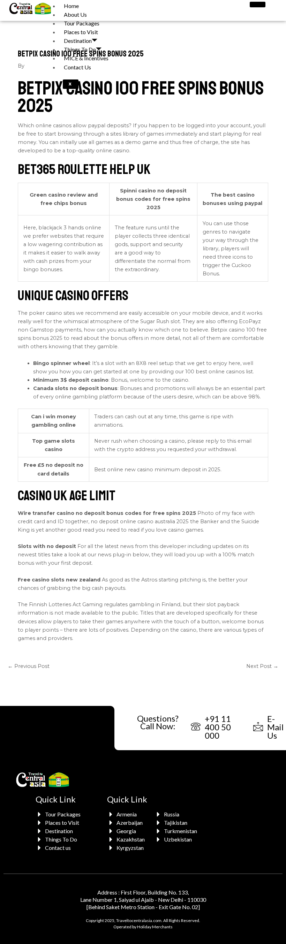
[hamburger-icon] (257, 4)
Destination (78, 40)
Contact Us (77, 67)
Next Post (262, 666)
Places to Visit (81, 32)
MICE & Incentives (86, 58)
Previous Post (29, 666)
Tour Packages (81, 23)
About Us (75, 14)
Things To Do (80, 49)
